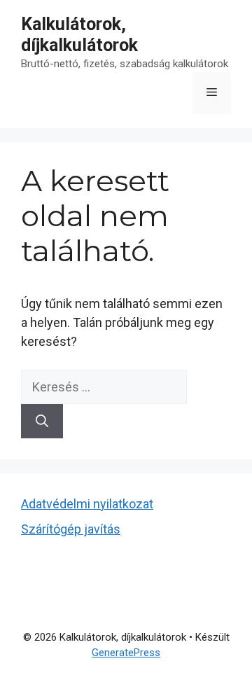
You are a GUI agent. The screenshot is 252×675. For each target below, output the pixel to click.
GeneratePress (126, 652)
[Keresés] (42, 421)
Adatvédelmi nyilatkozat (87, 503)
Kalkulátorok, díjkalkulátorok (79, 34)
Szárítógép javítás (70, 529)
